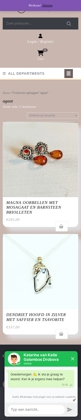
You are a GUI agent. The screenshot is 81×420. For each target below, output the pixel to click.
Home (6, 93)
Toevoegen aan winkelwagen (62, 226)
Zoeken (69, 23)
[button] (40, 159)
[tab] (68, 73)
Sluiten (47, 5)
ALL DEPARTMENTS (26, 73)
